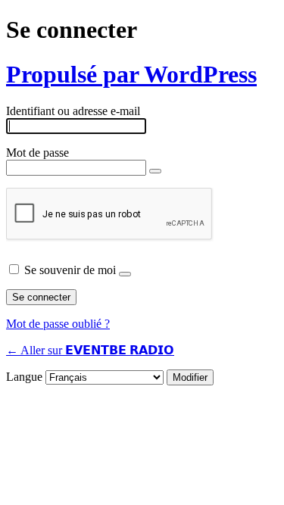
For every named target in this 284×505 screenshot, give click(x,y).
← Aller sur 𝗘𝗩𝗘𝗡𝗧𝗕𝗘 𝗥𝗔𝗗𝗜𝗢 (90, 350)
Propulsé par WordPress (131, 74)
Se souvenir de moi (70, 269)
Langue (24, 376)
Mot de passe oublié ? (58, 323)
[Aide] (125, 274)
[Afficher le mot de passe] (155, 171)
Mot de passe (37, 152)
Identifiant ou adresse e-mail (73, 110)
